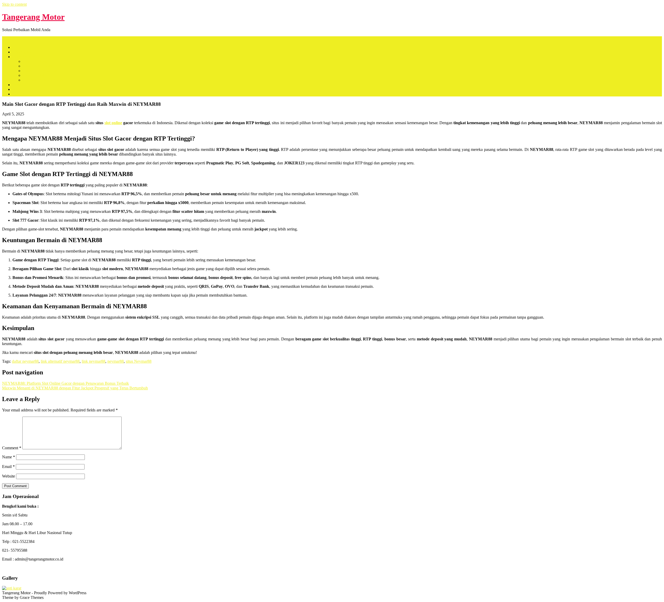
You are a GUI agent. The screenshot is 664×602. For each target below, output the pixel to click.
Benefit (18, 84)
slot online (113, 123)
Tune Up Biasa (35, 61)
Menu (7, 38)
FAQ (16, 89)
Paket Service (23, 56)
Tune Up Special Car (40, 70)
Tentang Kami (24, 52)
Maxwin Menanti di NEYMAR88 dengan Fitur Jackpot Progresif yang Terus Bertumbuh (75, 388)
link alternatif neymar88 (60, 361)
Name (8, 457)
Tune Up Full (34, 75)
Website (8, 476)
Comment (11, 448)
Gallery (18, 94)
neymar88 (115, 361)
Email (8, 466)
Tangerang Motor (33, 17)
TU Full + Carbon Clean (43, 80)
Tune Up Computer (39, 66)
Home (17, 47)
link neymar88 (93, 361)
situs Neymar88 (138, 361)
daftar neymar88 (25, 361)
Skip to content (14, 4)
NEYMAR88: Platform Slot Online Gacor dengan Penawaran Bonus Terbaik (65, 383)
